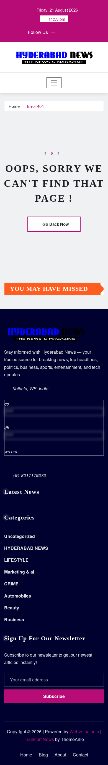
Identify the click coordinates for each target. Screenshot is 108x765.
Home (14, 106)
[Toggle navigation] (54, 82)
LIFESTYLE (16, 560)
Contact (80, 754)
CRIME (11, 583)
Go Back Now (55, 224)
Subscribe (54, 696)
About (60, 754)
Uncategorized (19, 536)
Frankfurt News (39, 739)
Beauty (11, 607)
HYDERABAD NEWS (26, 548)
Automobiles (17, 596)
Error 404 (35, 106)
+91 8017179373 (29, 475)
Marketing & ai (19, 572)
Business (14, 619)
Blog (43, 754)
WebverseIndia (84, 731)
